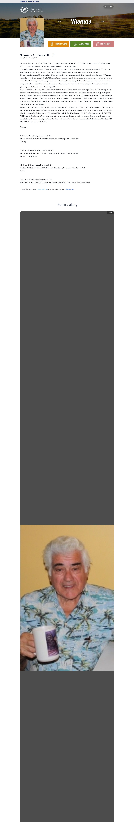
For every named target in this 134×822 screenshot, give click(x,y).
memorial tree (42, 189)
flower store (70, 189)
